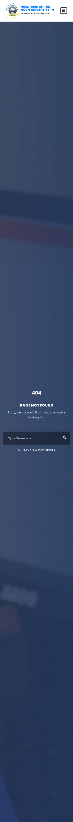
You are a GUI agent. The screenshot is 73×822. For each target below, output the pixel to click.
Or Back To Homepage (36, 450)
